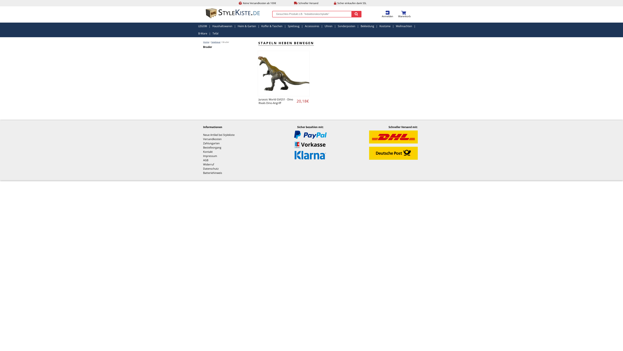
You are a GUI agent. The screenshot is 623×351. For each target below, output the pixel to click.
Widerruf (208, 164)
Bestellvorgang (212, 147)
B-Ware (202, 33)
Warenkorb (404, 16)
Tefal (215, 33)
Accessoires (312, 26)
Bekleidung (367, 26)
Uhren (328, 26)
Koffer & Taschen (271, 26)
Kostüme (385, 26)
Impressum (210, 156)
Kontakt (208, 152)
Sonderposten (346, 26)
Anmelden (387, 16)
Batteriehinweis (212, 173)
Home (206, 42)
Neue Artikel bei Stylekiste (219, 135)
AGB (205, 160)
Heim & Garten (247, 26)
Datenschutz (211, 168)
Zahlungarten (211, 143)
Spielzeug (293, 26)
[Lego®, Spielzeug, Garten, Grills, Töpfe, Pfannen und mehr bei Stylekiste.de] (233, 17)
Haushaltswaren (222, 26)
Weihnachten (404, 26)
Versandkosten (212, 139)
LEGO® (202, 26)
